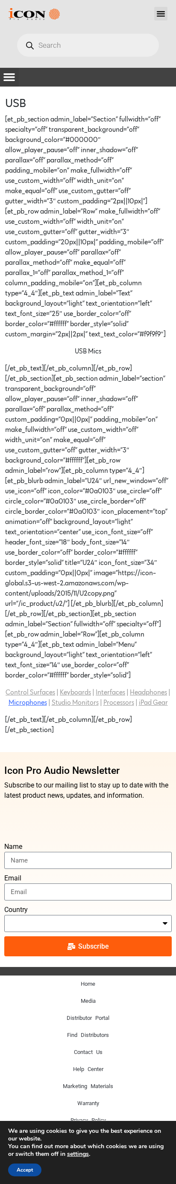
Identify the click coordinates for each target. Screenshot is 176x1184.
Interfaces (110, 692)
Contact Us (88, 1052)
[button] (161, 13)
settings (78, 1154)
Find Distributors (88, 1035)
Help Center (88, 1069)
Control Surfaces (30, 692)
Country (16, 910)
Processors (118, 702)
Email (12, 878)
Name (13, 846)
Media (88, 1001)
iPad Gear (153, 702)
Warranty (88, 1103)
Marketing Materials (88, 1086)
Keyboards (75, 692)
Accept (25, 1170)
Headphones (148, 692)
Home (88, 984)
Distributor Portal (88, 1018)
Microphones (28, 702)
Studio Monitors (75, 702)
